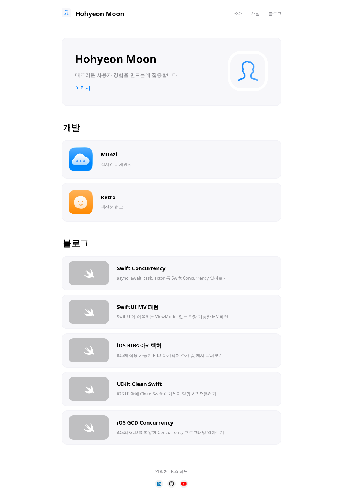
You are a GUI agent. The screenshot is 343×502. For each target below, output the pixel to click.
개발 (255, 13)
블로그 (275, 13)
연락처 (161, 471)
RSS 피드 (179, 471)
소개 (238, 13)
